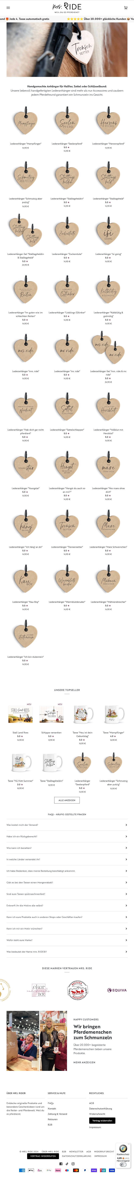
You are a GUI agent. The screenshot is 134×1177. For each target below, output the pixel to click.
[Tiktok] (67, 1163)
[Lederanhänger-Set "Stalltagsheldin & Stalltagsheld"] (26, 231)
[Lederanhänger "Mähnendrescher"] (108, 578)
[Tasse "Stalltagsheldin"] (52, 762)
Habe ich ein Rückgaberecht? (22, 836)
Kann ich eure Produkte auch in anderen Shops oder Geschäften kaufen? (44, 917)
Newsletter (76, 1151)
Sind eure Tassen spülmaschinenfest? (26, 893)
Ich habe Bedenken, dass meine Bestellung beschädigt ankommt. (41, 870)
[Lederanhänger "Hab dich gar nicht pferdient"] (26, 406)
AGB (91, 1103)
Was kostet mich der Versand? (22, 824)
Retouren (53, 1119)
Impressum (95, 1127)
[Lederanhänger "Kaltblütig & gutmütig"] (108, 289)
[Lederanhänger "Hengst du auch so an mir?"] (67, 465)
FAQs (51, 1103)
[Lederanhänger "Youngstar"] (26, 465)
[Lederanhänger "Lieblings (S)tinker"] (67, 289)
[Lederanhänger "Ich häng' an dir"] (26, 524)
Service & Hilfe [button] (57, 1093)
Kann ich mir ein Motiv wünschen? (24, 928)
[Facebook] (60, 1163)
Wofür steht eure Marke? (19, 940)
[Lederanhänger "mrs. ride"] (26, 348)
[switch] (123, 1165)
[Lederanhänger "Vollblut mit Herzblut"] (108, 406)
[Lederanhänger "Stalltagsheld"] (108, 175)
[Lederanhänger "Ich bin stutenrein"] (26, 634)
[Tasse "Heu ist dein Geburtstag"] (83, 714)
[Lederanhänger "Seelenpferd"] (67, 120)
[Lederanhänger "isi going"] (108, 231)
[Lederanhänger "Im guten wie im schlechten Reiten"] (26, 289)
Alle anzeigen (67, 800)
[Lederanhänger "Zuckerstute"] (67, 231)
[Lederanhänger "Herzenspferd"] (108, 120)
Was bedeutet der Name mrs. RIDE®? (27, 951)
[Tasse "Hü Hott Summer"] (20, 762)
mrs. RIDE (27, 1151)
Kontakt (52, 1108)
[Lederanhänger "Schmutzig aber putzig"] (26, 175)
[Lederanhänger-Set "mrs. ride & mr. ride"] (108, 348)
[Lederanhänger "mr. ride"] (67, 348)
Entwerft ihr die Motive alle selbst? (25, 905)
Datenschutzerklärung (100, 1108)
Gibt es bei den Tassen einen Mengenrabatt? (30, 882)
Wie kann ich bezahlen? (19, 847)
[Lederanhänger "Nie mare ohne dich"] (108, 465)
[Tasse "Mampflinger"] (113, 714)
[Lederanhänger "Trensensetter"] (67, 524)
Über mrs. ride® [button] (16, 1093)
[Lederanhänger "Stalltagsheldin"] (67, 175)
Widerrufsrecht (97, 1113)
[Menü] (129, 1145)
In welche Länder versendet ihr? (23, 859)
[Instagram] (73, 1163)
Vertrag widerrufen (102, 1120)
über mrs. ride (50, 1151)
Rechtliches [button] (96, 1093)
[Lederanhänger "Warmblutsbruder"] (67, 578)
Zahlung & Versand (57, 1113)
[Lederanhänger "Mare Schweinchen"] (108, 524)
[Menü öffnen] (11, 8)
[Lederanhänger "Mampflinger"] (26, 120)
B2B (50, 1124)
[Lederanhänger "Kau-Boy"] (26, 578)
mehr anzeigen (84, 1062)
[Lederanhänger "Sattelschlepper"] (67, 406)
